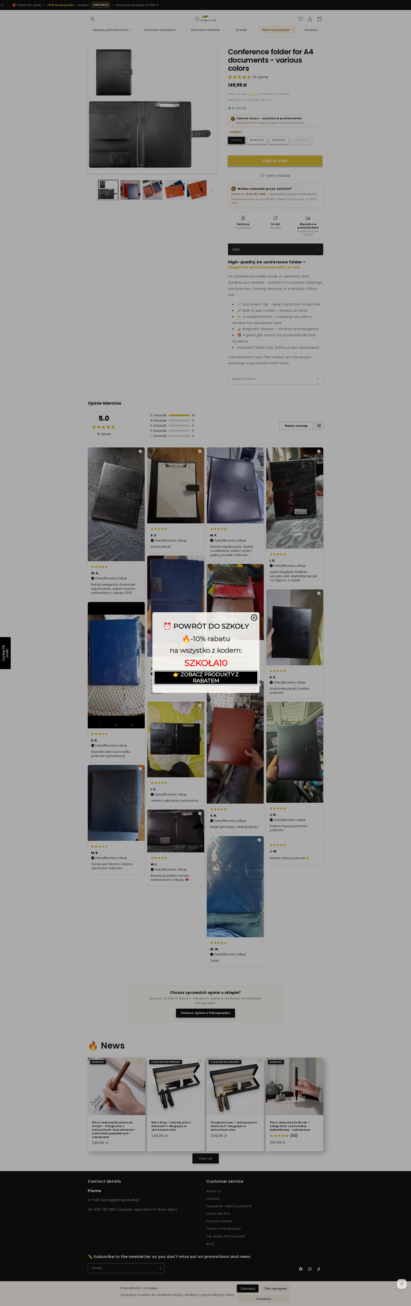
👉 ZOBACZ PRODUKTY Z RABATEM (206, 677)
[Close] (254, 617)
